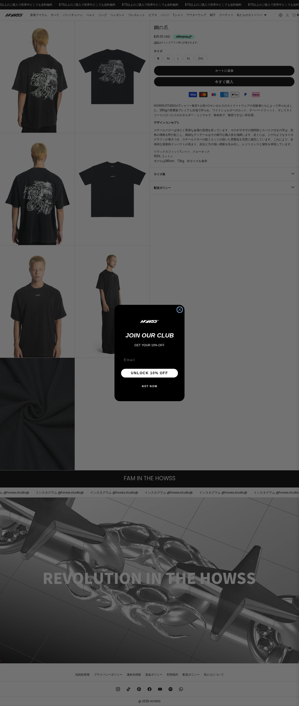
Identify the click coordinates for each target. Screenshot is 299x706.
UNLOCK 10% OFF (149, 373)
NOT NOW (149, 386)
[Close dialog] (179, 309)
